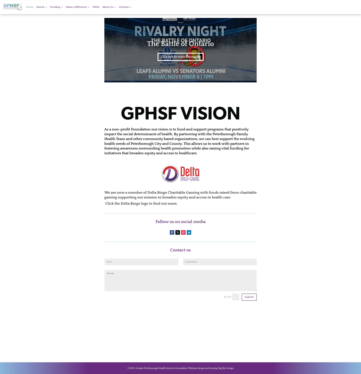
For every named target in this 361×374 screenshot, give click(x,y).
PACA (96, 7)
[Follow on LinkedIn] (189, 232)
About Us (107, 7)
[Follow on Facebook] (172, 232)
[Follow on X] (177, 232)
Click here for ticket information (180, 56)
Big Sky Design (226, 368)
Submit (249, 297)
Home (29, 7)
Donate (315, 7)
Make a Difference (76, 7)
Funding (55, 7)
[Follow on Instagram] (183, 232)
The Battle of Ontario (180, 44)
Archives (124, 7)
